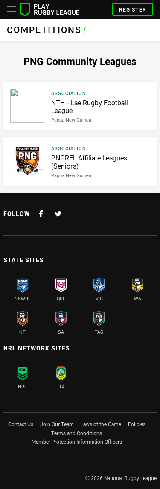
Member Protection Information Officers (77, 441)
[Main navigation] (11, 9)
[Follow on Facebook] (41, 214)
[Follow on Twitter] (58, 214)
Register (132, 9)
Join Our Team (57, 424)
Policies (136, 424)
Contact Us (20, 424)
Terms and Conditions (76, 433)
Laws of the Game (101, 424)
